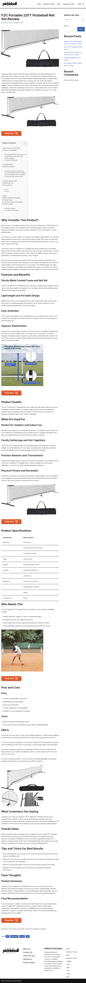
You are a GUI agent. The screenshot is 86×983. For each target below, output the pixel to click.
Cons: (7, 191)
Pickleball (14, 936)
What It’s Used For (9, 166)
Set (28, 936)
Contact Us (27, 952)
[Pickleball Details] (9, 4)
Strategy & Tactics (49, 4)
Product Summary (10, 208)
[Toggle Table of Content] (24, 143)
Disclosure (27, 959)
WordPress (17, 981)
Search (66, 26)
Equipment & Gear (71, 958)
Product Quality (8, 164)
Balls (68, 964)
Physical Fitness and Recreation (14, 176)
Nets (68, 970)
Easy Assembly (10, 158)
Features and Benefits (10, 150)
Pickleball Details (8, 22)
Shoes (69, 974)
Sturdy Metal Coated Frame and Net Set (16, 154)
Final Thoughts (8, 204)
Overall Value (8, 200)
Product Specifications (10, 181)
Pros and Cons (7, 185)
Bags (68, 967)
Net (7, 936)
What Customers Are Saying (12, 198)
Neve (3, 981)
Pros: (7, 189)
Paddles (69, 961)
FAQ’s (79, 4)
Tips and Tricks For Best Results (13, 202)
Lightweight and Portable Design (14, 156)
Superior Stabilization (11, 160)
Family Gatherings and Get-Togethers (16, 172)
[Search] (83, 4)
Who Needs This (8, 183)
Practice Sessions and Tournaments (15, 174)
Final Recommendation (12, 210)
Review (22, 936)
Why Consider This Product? (11, 148)
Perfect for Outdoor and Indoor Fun (15, 171)
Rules (59, 4)
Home (39, 4)
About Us (27, 949)
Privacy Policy (29, 962)
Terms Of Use (29, 956)
